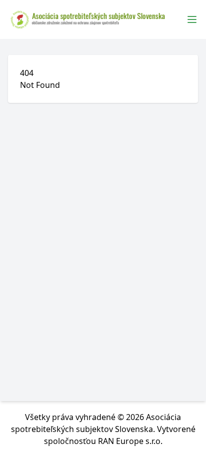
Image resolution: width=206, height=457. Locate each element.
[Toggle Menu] (192, 19)
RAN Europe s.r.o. (130, 441)
